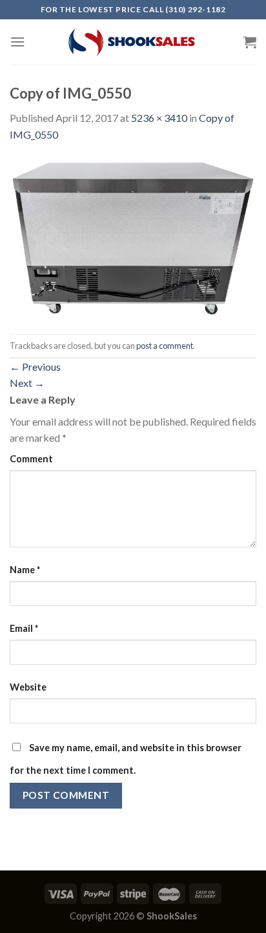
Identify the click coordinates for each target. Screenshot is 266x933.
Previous (35, 366)
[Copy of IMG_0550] (133, 237)
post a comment (164, 345)
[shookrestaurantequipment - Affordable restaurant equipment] (133, 42)
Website (28, 687)
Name (25, 569)
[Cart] (249, 42)
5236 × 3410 (159, 118)
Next (27, 383)
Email (24, 628)
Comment (31, 458)
